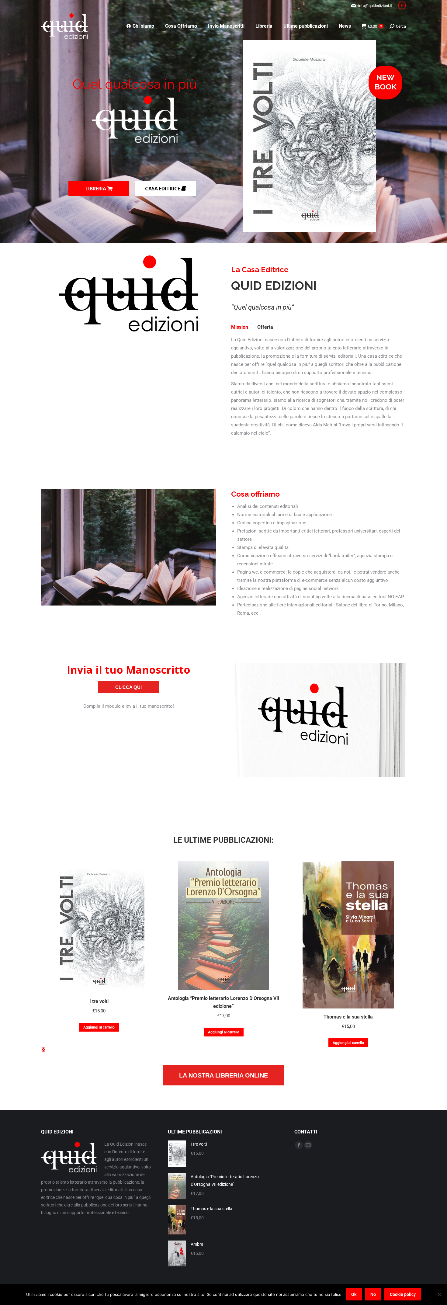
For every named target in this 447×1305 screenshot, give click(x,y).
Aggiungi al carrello (99, 1027)
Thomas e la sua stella (348, 1017)
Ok (353, 1294)
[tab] (239, 327)
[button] (43, 1049)
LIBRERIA (96, 188)
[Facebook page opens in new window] (402, 5)
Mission (239, 327)
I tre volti (99, 1001)
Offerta (265, 327)
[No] (439, 1294)
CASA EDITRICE (163, 188)
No (373, 1294)
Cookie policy (403, 1294)
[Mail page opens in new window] (308, 1145)
